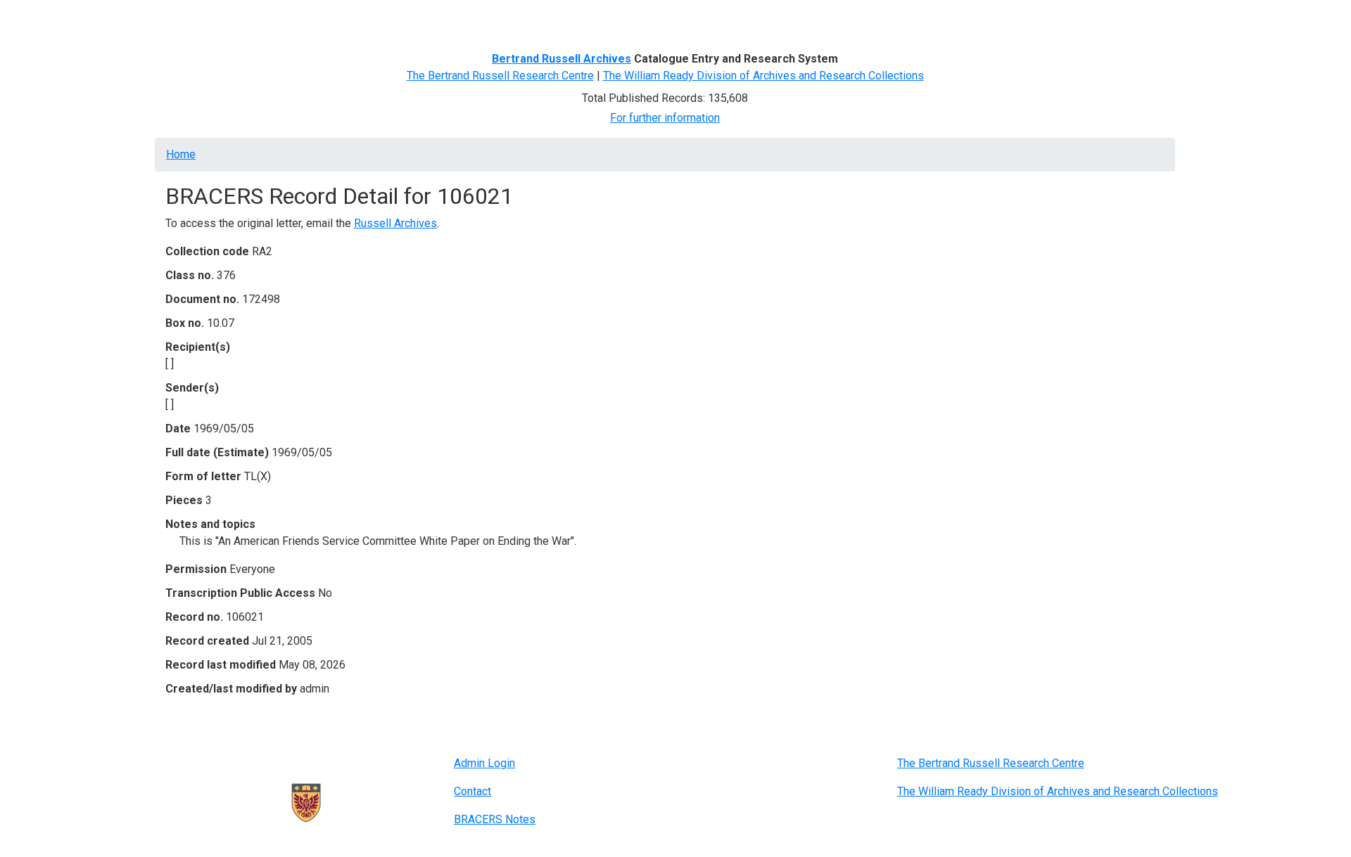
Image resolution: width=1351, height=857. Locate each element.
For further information (665, 117)
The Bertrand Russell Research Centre (500, 75)
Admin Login (484, 763)
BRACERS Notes (494, 819)
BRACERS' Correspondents (278, 19)
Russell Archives (395, 223)
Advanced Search (398, 19)
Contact (472, 791)
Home (186, 19)
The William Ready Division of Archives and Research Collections (763, 75)
